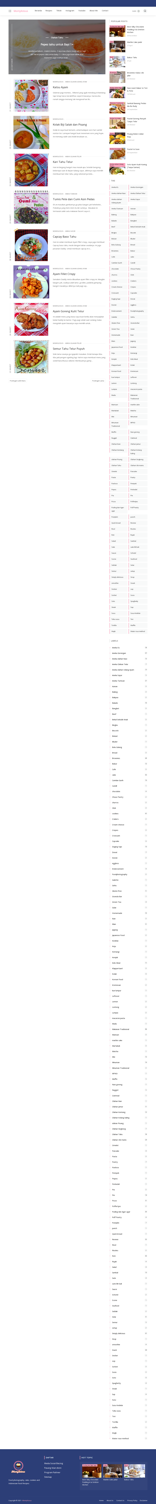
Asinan (133, 208)
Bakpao (133, 214)
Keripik (114, 359)
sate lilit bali (135, 547)
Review (133, 523)
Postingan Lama (98, 381)
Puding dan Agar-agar (117, 26)
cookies (114, 281)
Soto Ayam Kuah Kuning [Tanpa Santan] (137, 165)
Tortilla (114, 625)
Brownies (113, 72)
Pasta (114, 477)
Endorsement (117, 311)
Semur (114, 571)
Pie (132, 495)
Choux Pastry (135, 269)
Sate (113, 547)
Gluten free (116, 323)
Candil (133, 263)
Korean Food (116, 371)
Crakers (133, 281)
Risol (113, 529)
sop (132, 589)
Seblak (114, 565)
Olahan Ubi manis (137, 465)
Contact (105, 10)
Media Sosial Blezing (53, 1463)
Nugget (114, 438)
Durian (114, 305)
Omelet (114, 471)
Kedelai (133, 347)
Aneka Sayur (70, 231)
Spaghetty (134, 601)
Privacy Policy (132, 1500)
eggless (133, 305)
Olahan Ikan (116, 444)
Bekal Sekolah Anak (138, 227)
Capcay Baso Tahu (64, 236)
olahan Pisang (117, 459)
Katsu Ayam (60, 87)
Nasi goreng (135, 432)
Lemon (114, 383)
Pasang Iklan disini (52, 1468)
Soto (113, 601)
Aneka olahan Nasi (116, 88)
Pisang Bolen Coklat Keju (135, 135)
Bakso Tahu (132, 57)
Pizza (114, 501)
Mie (113, 416)
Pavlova (114, 483)
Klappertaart (116, 365)
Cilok (132, 275)
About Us (110, 1500)
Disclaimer (143, 1500)
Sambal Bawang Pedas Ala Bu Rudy (136, 104)
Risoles (133, 529)
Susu (113, 613)
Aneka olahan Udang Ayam (76, 82)
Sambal (133, 541)
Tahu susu (115, 619)
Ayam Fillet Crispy (64, 274)
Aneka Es (115, 187)
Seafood (134, 559)
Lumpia (114, 389)
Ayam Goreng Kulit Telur (68, 311)
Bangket (134, 221)
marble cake (135, 404)
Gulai (132, 329)
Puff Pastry (135, 507)
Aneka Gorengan (115, 118)
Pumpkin (115, 517)
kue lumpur (116, 377)
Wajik (114, 631)
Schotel (133, 553)
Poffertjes (134, 501)
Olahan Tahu (57, 37)
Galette (114, 317)
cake (111, 42)
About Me (94, 10)
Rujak (133, 535)
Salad (114, 541)
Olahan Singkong (137, 459)
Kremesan (134, 371)
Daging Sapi (116, 299)
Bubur (133, 251)
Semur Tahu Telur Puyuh (69, 348)
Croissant (115, 293)
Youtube (81, 10)
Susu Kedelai (135, 613)
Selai (132, 565)
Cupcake (134, 293)
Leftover (134, 377)
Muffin (114, 432)
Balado (114, 221)
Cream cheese (117, 287)
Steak (114, 607)
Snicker (114, 589)
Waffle (133, 625)
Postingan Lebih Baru (18, 381)
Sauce (114, 553)
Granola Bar (135, 323)
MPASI (133, 422)
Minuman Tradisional (116, 424)
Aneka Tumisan (71, 194)
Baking (114, 214)
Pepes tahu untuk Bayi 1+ (57, 44)
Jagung (133, 341)
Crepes (133, 287)
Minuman (134, 416)
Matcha (133, 410)
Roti (113, 535)
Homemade (116, 335)
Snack (133, 583)
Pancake (134, 471)
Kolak (133, 365)
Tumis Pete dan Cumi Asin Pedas (74, 199)
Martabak (115, 410)
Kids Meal (134, 359)
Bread (133, 245)
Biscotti (133, 233)
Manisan (115, 404)
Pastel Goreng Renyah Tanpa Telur (136, 120)
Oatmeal (134, 438)
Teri (132, 619)
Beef (111, 57)
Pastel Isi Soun (133, 149)
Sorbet (114, 595)
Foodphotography (137, 311)
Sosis (133, 595)
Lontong (133, 383)
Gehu (133, 317)
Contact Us (120, 1500)
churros (114, 275)
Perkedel (134, 489)
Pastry (112, 133)
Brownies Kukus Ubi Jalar (135, 74)
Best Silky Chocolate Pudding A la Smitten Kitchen (135, 29)
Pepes (114, 489)
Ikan (132, 335)
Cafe (113, 257)
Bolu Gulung (116, 245)
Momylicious (21, 11)
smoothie (115, 583)
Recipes (48, 10)
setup (133, 571)
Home (101, 1500)
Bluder (133, 239)
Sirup (132, 577)
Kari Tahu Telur (63, 162)
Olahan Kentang (118, 450)
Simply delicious (117, 577)
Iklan (113, 341)
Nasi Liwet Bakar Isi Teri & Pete (137, 89)
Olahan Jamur (136, 444)
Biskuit (114, 239)
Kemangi (134, 353)
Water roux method (138, 631)
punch (133, 517)
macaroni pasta (136, 389)
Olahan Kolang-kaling (136, 451)
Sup (132, 607)
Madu (114, 395)
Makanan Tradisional (116, 103)
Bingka (114, 233)
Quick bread (116, 523)
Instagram (70, 10)
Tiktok (58, 10)
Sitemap (48, 1477)
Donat (133, 299)
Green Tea (115, 329)
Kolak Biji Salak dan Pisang (70, 124)
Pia (113, 495)
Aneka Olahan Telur (73, 156)
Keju (113, 353)
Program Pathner (52, 1472)
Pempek (134, 483)
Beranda (38, 10)
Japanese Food (117, 347)
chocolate (115, 269)
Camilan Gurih (117, 263)
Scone (114, 559)
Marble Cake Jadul (134, 42)
